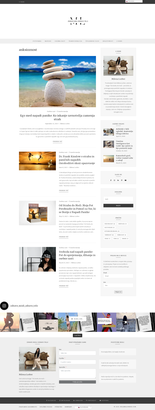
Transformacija (75, 41)
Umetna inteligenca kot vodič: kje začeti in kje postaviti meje (124, 144)
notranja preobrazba (112, 231)
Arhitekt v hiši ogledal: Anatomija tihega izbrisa (124, 131)
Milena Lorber (65, 123)
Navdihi (48, 41)
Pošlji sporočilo (77, 382)
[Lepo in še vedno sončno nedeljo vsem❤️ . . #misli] (29, 322)
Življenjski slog (92, 41)
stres (116, 238)
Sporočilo (62, 367)
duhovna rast (110, 223)
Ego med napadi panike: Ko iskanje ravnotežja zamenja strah (57, 117)
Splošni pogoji (46, 407)
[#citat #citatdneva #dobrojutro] (87, 322)
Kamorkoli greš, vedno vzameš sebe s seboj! (124, 158)
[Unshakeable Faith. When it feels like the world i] (9, 322)
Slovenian (84, 407)
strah (107, 238)
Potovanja (37, 41)
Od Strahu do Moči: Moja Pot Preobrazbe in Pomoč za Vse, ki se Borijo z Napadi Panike (77, 209)
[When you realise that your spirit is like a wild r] (68, 322)
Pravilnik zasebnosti (28, 407)
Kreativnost (108, 41)
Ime (104, 282)
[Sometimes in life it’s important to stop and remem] (126, 322)
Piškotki (58, 407)
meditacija (122, 223)
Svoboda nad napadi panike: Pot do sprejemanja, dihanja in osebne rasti (77, 255)
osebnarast (109, 234)
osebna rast (121, 234)
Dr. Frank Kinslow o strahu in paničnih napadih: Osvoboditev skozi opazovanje (77, 160)
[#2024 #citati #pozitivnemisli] (145, 322)
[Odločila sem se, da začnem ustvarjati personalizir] (48, 322)
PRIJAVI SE (118, 292)
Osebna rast (60, 41)
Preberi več (57, 141)
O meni (22, 2)
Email (105, 273)
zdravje (125, 238)
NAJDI (118, 205)
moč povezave (110, 227)
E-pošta (61, 358)
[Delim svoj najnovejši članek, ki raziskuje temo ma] (106, 322)
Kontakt (68, 407)
